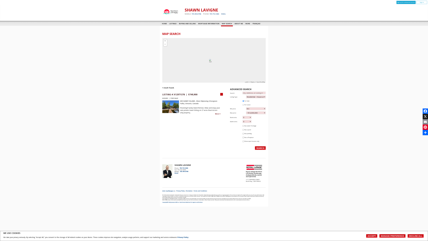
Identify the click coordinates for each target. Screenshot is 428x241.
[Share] (425, 132)
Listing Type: (234, 97)
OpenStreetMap (261, 82)
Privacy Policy (182, 237)
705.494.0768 (196, 14)
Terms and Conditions (200, 191)
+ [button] (165, 41)
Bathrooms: (234, 121)
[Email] (425, 122)
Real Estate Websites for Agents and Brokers (191, 202)
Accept (372, 236)
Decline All (415, 236)
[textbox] (254, 93)
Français (256, 24)
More (217, 114)
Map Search (227, 24)
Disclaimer (189, 191)
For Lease (247, 105)
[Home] (170, 15)
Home (164, 24)
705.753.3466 (214, 14)
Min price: (233, 109)
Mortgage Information (208, 24)
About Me (239, 24)
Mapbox (253, 82)
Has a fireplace (249, 137)
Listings (173, 24)
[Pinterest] (425, 127)
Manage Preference (392, 236)
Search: (232, 93)
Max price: (233, 113)
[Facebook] (425, 111)
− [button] (165, 44)
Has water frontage (250, 126)
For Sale (246, 101)
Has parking (248, 133)
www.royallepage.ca (168, 191)
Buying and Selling (187, 24)
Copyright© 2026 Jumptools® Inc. (170, 202)
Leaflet (246, 82)
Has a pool (247, 130)
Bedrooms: (233, 117)
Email (223, 14)
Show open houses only (251, 141)
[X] (425, 116)
